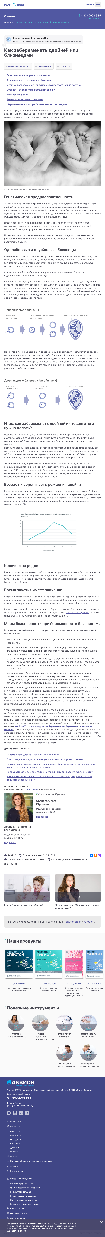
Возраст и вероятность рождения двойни (31, 89)
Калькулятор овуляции (21, 1192)
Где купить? (16, 1121)
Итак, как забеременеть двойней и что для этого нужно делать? (44, 85)
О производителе (18, 1213)
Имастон (14, 1152)
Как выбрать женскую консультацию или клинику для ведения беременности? (50, 771)
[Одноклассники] (95, 855)
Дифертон (15, 1147)
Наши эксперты (17, 1218)
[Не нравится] (16, 864)
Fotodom (89, 921)
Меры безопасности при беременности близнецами (37, 104)
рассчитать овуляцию (77, 612)
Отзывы (14, 1166)
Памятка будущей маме (21, 1183)
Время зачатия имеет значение (25, 99)
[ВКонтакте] (91, 855)
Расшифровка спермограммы (24, 1204)
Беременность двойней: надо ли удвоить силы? (33, 754)
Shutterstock (73, 921)
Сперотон (15, 1131)
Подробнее (10, 842)
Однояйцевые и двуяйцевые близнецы (29, 80)
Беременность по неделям (23, 1196)
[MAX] (99, 855)
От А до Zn (65, 66)
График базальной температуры (25, 1188)
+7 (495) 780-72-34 (22, 1106)
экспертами (32, 790)
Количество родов (17, 94)
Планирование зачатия (19, 66)
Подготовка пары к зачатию (23, 1200)
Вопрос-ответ (17, 1171)
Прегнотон (15, 1135)
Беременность (44, 66)
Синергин (15, 1143)
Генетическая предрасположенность (28, 75)
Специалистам (17, 1208)
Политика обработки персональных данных (31, 1161)
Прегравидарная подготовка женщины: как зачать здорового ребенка (45, 759)
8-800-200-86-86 (20, 1097)
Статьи (13, 1156)
